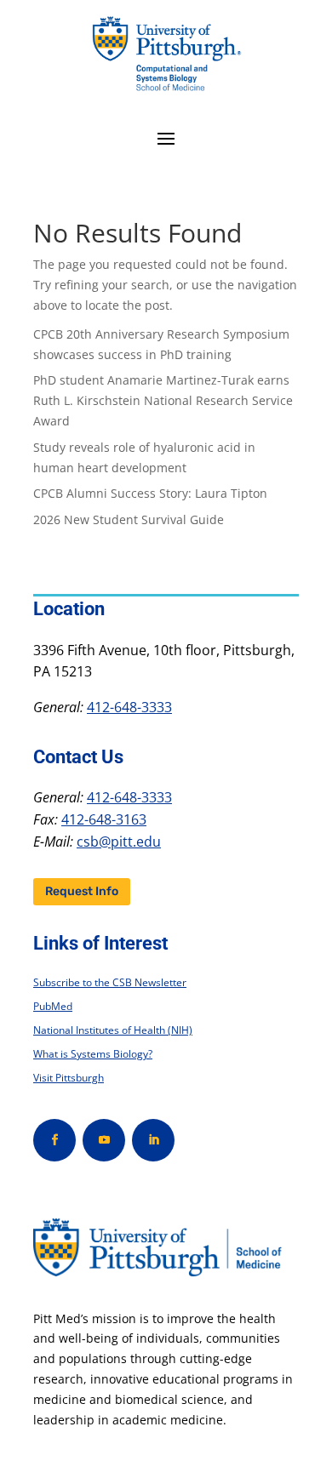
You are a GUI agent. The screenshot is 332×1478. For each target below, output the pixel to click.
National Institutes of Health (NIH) (112, 1030)
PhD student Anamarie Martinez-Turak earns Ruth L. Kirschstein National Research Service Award (163, 400)
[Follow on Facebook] (54, 1140)
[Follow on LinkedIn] (153, 1140)
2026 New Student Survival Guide (128, 519)
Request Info (81, 891)
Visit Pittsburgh (68, 1077)
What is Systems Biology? (92, 1054)
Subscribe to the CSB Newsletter (109, 982)
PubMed (52, 1006)
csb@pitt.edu (119, 841)
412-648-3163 (103, 819)
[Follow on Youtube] (104, 1140)
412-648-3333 (129, 707)
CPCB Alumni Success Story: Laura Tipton (150, 493)
